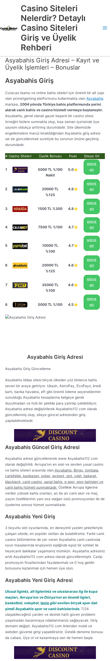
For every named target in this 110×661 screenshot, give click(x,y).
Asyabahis (94, 98)
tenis (44, 603)
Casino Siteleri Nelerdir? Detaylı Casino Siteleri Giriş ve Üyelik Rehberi (53, 27)
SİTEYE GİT (91, 167)
